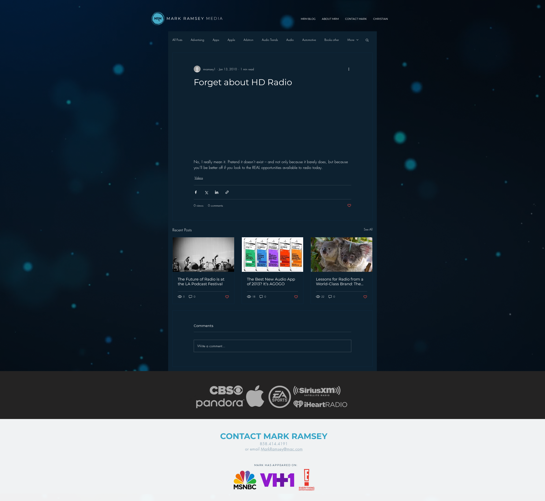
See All (368, 229)
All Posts (177, 40)
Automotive (309, 40)
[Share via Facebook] (196, 192)
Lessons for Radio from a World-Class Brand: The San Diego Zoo (339, 281)
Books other (331, 40)
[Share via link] (227, 192)
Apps (216, 40)
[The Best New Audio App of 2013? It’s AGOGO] (272, 254)
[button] (367, 40)
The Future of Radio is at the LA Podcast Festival (201, 281)
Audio (290, 40)
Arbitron (248, 40)
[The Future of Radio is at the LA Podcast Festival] (203, 254)
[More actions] (348, 69)
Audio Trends (270, 40)
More (350, 40)
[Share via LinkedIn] (217, 192)
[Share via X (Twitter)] (206, 192)
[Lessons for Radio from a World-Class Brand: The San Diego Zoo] (341, 254)
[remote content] (272, 128)
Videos (199, 178)
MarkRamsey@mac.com (282, 449)
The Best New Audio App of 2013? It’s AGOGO (271, 281)
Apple (231, 40)
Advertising (197, 40)
